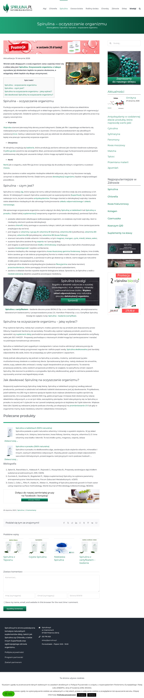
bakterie (30, 148)
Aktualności (116, 91)
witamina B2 (66, 232)
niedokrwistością (15, 274)
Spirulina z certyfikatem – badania (87, 560)
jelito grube (10, 151)
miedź (82, 238)
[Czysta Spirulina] (39, 540)
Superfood (76, 195)
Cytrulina (113, 128)
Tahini (111, 156)
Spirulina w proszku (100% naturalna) (32, 446)
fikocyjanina (61, 264)
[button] (140, 8)
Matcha (112, 151)
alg (21, 192)
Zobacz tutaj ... (11, 441)
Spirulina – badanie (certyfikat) (62, 316)
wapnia (40, 241)
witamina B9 (48, 235)
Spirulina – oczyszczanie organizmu (21, 85)
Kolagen (112, 211)
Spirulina (23, 67)
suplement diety (23, 334)
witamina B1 (45, 232)
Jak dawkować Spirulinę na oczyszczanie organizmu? (29, 95)
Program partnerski (14, 657)
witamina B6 (23, 235)
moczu (6, 168)
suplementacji (29, 213)
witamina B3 (90, 232)
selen (94, 238)
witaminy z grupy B (29, 232)
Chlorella (113, 196)
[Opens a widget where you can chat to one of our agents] (8, 694)
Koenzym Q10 (115, 225)
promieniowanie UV (79, 406)
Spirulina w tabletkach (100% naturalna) (34, 428)
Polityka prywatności (14, 652)
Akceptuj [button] (81, 695)
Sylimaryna (114, 134)
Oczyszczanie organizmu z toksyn (45, 67)
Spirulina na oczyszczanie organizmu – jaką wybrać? (28, 91)
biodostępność (22, 248)
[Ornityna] (116, 102)
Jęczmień (113, 168)
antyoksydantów (41, 198)
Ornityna (131, 97)
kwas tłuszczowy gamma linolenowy (63, 251)
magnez (60, 238)
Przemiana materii (118, 162)
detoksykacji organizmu (64, 177)
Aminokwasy (50, 245)
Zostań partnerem (13, 662)
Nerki (5, 165)
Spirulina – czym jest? (14, 88)
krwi (15, 134)
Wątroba (7, 127)
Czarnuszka (114, 218)
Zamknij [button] (92, 695)
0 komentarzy (31, 510)
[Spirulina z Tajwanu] (13, 540)
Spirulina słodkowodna (77, 349)
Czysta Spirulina (38, 557)
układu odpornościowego (71, 201)
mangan (69, 238)
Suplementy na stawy (120, 233)
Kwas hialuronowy (118, 204)
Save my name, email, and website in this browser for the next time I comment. (42, 602)
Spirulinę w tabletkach (71, 210)
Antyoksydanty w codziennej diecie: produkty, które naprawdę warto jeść (124, 119)
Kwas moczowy (116, 145)
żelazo (88, 238)
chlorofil (19, 225)
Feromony (113, 139)
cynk (76, 238)
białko (41, 245)
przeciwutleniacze (16, 267)
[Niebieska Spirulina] (64, 540)
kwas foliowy (61, 235)
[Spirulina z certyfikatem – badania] (90, 540)
